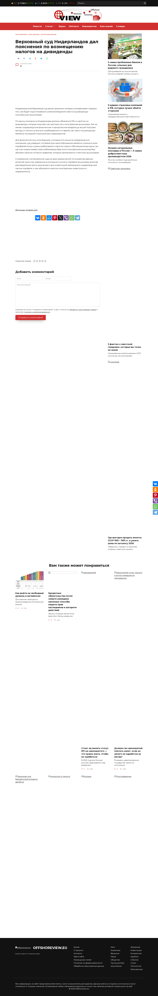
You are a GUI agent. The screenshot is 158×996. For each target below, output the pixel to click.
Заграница (135, 947)
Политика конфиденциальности (88, 963)
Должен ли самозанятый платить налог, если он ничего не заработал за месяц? (128, 752)
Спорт (133, 963)
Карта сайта (79, 957)
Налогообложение (48, 34)
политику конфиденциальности (37, 312)
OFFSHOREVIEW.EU (50, 948)
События (134, 960)
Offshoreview (21, 34)
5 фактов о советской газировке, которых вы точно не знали (124, 347)
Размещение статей (82, 960)
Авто (113, 947)
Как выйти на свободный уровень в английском (29, 594)
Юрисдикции (33, 34)
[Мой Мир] (49, 217)
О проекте (78, 950)
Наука (113, 957)
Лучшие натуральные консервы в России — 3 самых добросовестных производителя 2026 (125, 152)
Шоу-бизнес (116, 966)
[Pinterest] (54, 217)
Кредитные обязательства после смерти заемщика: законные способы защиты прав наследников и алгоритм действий (62, 601)
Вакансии (115, 953)
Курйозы (134, 957)
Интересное (136, 953)
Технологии (136, 966)
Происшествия (117, 963)
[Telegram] (77, 217)
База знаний (106, 26)
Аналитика (115, 950)
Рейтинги (74, 26)
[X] (60, 217)
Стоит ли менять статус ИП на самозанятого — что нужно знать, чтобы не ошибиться (94, 752)
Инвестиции (136, 950)
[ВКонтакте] (37, 217)
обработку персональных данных (82, 309)
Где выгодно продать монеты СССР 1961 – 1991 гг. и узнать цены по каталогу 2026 (125, 540)
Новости (37, 26)
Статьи (49, 26)
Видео (62, 26)
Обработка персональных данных (89, 966)
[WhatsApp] (71, 217)
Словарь (120, 26)
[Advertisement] (57, 91)
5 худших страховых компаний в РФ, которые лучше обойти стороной (125, 108)
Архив (76, 947)
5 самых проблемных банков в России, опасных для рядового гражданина (125, 65)
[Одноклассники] (43, 217)
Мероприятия (89, 26)
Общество (115, 960)
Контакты (78, 953)
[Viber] (66, 217)
